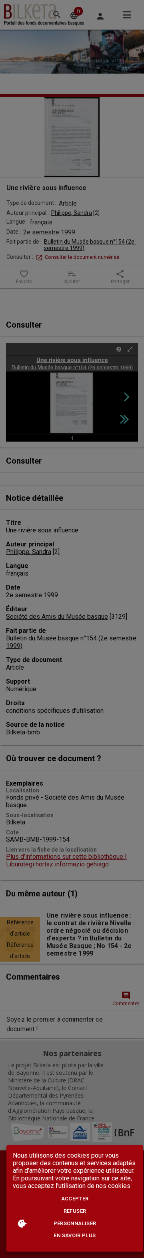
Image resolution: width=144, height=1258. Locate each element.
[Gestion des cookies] (22, 1223)
